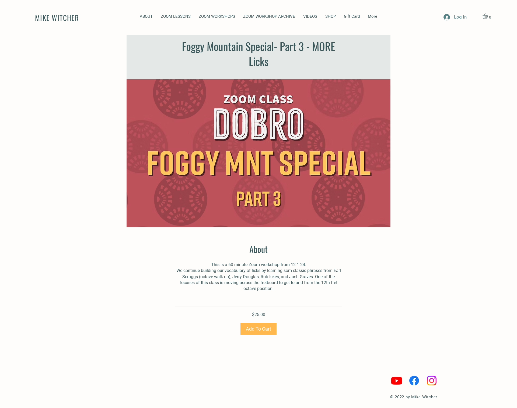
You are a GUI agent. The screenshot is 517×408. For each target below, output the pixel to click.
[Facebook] (414, 380)
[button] (217, 16)
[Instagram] (431, 380)
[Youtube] (396, 380)
